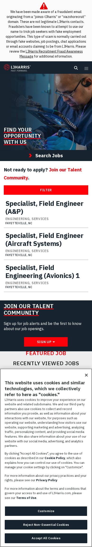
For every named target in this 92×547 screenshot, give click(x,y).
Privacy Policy (46, 480)
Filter (46, 190)
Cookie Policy (55, 458)
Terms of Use (26, 498)
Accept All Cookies (46, 538)
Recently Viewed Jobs (46, 363)
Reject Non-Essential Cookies (46, 525)
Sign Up (44, 342)
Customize (46, 511)
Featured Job (46, 353)
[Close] (86, 375)
